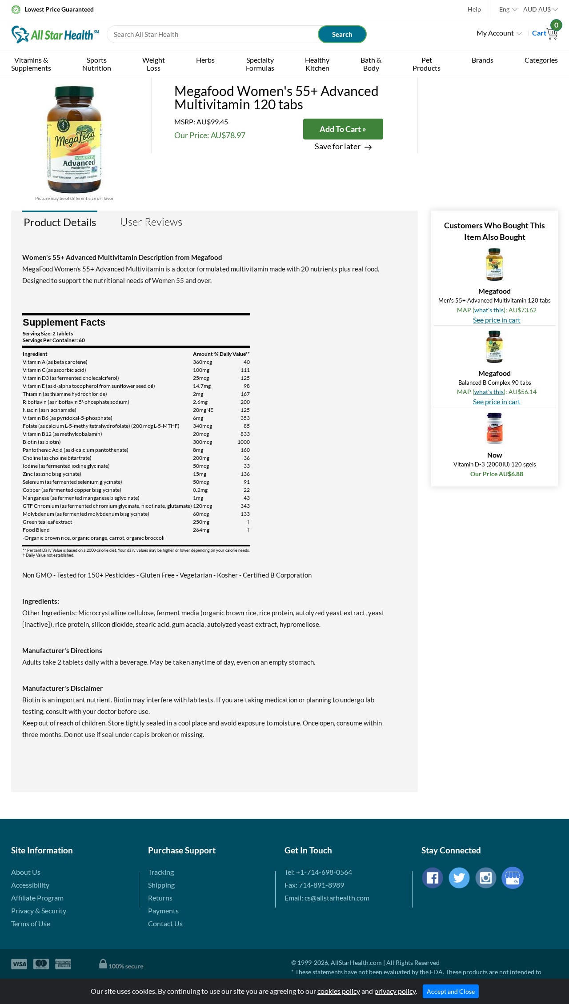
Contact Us (165, 923)
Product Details (60, 221)
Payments (163, 910)
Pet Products (427, 64)
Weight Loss (153, 64)
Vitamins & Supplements (31, 64)
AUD (537, 9)
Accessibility (30, 884)
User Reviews (151, 221)
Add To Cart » (343, 129)
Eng (504, 9)
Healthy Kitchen (317, 64)
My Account (495, 32)
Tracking (161, 872)
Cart (545, 32)
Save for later (338, 146)
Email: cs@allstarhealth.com (326, 897)
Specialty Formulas (260, 64)
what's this (489, 310)
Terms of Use (30, 923)
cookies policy (338, 991)
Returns (160, 897)
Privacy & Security (38, 910)
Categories (541, 60)
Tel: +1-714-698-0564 (318, 872)
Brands (482, 60)
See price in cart (497, 319)
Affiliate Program (37, 897)
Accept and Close (451, 991)
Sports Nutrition (96, 64)
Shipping (161, 884)
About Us (25, 872)
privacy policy (395, 991)
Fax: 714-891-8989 (314, 884)
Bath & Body (371, 64)
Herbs (205, 60)
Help (474, 9)
